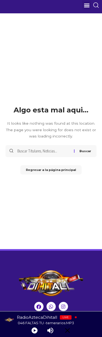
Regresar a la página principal (51, 170)
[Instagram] (63, 306)
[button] (86, 5)
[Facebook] (39, 306)
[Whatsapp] (51, 306)
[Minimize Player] (67, 330)
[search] (97, 5)
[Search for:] (43, 151)
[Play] (34, 330)
